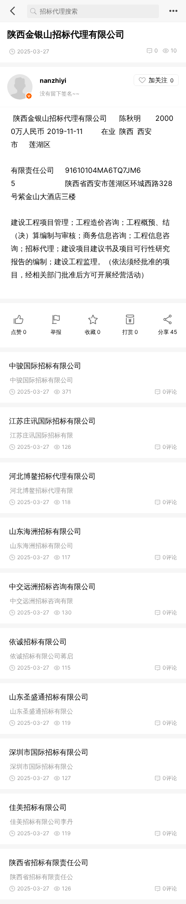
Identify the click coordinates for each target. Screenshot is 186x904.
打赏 (130, 331)
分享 (167, 331)
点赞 (19, 331)
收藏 (93, 331)
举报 (56, 331)
